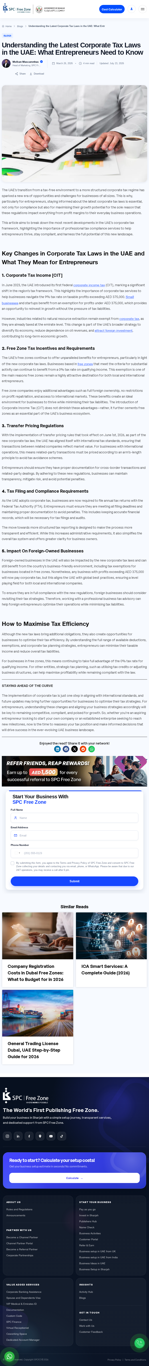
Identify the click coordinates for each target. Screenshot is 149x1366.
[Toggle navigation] (142, 9)
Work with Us (86, 1325)
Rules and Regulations (19, 1209)
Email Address (19, 827)
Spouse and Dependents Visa (23, 1297)
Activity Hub (86, 1291)
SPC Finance (13, 1321)
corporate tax (129, 318)
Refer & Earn (86, 1245)
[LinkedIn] (18, 1136)
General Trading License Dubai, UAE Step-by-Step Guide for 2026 (34, 1050)
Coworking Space (16, 1333)
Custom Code (14, 1315)
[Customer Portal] (132, 9)
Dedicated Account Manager (23, 1339)
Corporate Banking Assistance (23, 1291)
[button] (57, 749)
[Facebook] (29, 1136)
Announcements (15, 1215)
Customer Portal (88, 1239)
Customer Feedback (91, 1331)
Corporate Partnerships (19, 1255)
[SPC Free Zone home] (70, 1095)
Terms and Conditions (135, 1359)
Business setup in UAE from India (98, 1257)
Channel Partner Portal (19, 1243)
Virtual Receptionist (17, 1327)
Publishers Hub (88, 1221)
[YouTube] (51, 1136)
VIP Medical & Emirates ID (21, 1303)
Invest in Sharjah (88, 1215)
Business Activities (90, 1233)
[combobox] (16, 853)
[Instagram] (7, 1136)
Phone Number (20, 845)
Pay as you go (87, 1209)
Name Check (86, 1227)
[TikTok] (61, 1136)
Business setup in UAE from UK (97, 1251)
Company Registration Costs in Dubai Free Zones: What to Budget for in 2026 (35, 972)
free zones (85, 363)
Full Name (17, 809)
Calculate (72, 1177)
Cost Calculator (112, 9)
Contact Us (85, 1319)
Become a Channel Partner (22, 1237)
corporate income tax (89, 285)
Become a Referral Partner (22, 1249)
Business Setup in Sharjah (94, 1269)
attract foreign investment (113, 330)
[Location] (40, 1136)
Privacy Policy (114, 1359)
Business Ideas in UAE (92, 1263)
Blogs (7, 35)
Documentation (15, 1309)
